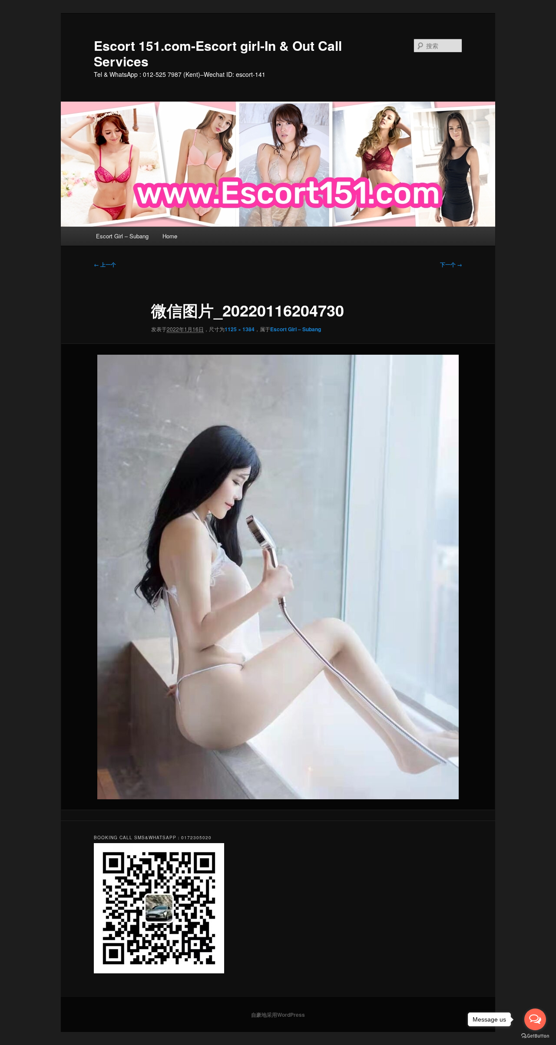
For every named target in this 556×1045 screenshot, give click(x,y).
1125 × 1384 (240, 329)
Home (169, 236)
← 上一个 (105, 264)
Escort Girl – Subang (122, 236)
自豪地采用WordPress (278, 1015)
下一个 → (451, 264)
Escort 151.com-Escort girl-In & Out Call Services (218, 53)
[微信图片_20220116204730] (278, 577)
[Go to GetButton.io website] (535, 1036)
